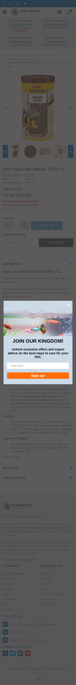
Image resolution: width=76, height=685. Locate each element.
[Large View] (15, 151)
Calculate (56, 243)
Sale (5, 604)
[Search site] (59, 12)
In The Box (10, 468)
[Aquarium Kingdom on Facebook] (3, 3)
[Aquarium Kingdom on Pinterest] (18, 3)
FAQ (43, 589)
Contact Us (47, 604)
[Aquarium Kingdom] (26, 11)
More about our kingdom (18, 559)
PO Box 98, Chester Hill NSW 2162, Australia (34, 624)
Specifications (14, 478)
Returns (46, 584)
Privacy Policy (49, 599)
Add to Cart (47, 225)
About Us (46, 573)
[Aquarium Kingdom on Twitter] (25, 3)
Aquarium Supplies (14, 573)
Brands (7, 609)
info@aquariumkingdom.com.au (28, 640)
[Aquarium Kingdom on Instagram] (10, 3)
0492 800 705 (17, 632)
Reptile (7, 589)
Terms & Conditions (53, 594)
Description (12, 264)
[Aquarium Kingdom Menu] (5, 12)
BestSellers (9, 599)
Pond (6, 584)
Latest (7, 594)
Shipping (46, 578)
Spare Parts (10, 578)
